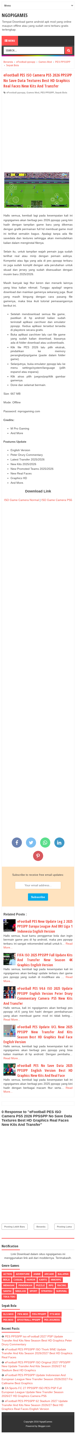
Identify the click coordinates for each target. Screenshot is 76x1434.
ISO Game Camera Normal (21, 500)
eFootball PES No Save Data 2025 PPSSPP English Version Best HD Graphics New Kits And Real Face (45, 1070)
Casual (18, 1279)
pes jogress (52, 1320)
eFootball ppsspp (15, 92)
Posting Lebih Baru (14, 1226)
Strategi (46, 1291)
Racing (61, 1285)
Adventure (23, 1274)
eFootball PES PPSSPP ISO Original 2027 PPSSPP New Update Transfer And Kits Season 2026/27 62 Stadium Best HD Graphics (36, 1366)
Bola (6, 1279)
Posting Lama (64, 1226)
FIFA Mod (22, 1314)
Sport (33, 1291)
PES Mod (8, 1320)
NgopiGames (15, 15)
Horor (31, 1279)
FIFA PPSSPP (39, 1314)
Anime (37, 1274)
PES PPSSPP (47, 92)
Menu (11, 41)
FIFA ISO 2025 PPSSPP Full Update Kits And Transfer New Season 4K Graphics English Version (45, 959)
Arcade (49, 1274)
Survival (61, 1291)
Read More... (11, 1019)
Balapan (63, 1274)
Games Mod (33, 92)
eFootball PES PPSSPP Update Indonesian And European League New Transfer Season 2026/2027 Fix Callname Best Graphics (37, 1379)
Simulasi (20, 1291)
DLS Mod (8, 1314)
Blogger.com (44, 1426)
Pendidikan (25, 1285)
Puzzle (40, 1285)
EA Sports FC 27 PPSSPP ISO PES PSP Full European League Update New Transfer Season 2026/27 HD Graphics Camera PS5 (32, 1392)
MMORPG (56, 1279)
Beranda (40, 1226)
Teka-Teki (9, 1297)
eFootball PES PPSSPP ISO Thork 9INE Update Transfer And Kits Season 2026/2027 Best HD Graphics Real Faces (37, 1353)
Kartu (43, 1279)
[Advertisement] (38, 134)
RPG (51, 1285)
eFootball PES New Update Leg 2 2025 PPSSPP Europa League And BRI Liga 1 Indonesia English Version (45, 926)
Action (7, 1274)
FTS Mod (55, 1314)
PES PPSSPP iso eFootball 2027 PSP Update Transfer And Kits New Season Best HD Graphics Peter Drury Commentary (37, 1340)
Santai (7, 1291)
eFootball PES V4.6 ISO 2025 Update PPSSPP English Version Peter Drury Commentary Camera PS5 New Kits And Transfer (38, 996)
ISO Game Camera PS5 (56, 500)
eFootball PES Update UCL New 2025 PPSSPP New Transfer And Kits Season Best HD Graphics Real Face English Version (38, 1034)
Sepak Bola (61, 92)
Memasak (9, 1285)
